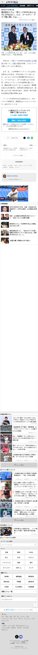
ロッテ (31, 568)
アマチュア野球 (6, 627)
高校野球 (13, 627)
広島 (14, 63)
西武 (18, 63)
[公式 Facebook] (21, 637)
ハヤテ (33, 618)
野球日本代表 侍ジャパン (22, 625)
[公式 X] (17, 637)
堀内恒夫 (5, 167)
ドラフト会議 (11, 625)
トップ (3, 5)
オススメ (17, 167)
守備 (20, 165)
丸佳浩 (27, 61)
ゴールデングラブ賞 (28, 165)
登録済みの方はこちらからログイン (19, 129)
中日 (18, 557)
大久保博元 (18, 587)
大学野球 (19, 627)
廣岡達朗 (19, 576)
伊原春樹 (31, 587)
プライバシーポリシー (22, 643)
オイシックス (5, 620)
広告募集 (12, 643)
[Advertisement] (19, 328)
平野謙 (19, 581)
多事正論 (11, 167)
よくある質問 (24, 640)
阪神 (18, 552)
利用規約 (23, 642)
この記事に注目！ (14, 138)
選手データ (30, 5)
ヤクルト (31, 557)
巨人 (6, 557)
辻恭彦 (6, 587)
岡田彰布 (31, 576)
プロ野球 (4, 625)
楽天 (31, 562)
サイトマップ (16, 642)
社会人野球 (26, 627)
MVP (16, 165)
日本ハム (19, 568)
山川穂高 (10, 165)
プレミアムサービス (15, 640)
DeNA (31, 552)
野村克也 (6, 581)
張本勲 (6, 576)
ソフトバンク (6, 562)
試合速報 (22, 5)
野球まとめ (5, 629)
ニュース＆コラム (12, 5)
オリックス (6, 568)
